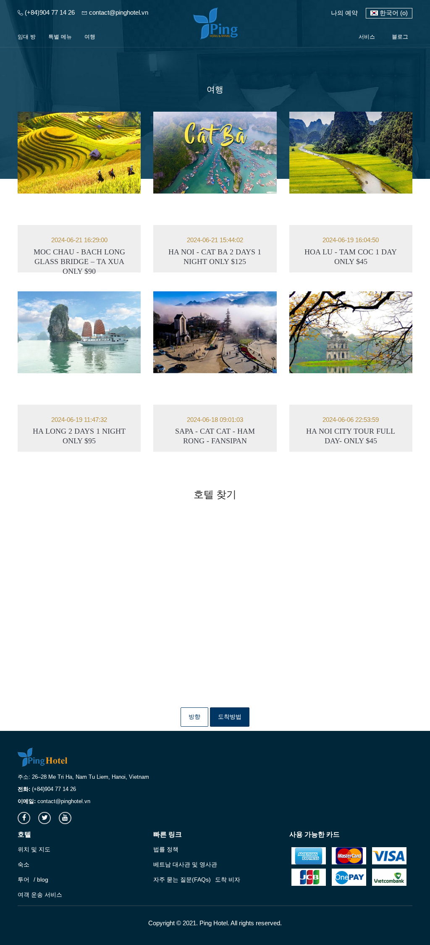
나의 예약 (344, 12)
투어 (23, 879)
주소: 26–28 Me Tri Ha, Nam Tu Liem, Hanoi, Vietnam (83, 777)
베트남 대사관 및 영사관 (185, 864)
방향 (194, 716)
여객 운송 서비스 (40, 894)
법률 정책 (165, 849)
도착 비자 (227, 879)
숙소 (23, 864)
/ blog (41, 879)
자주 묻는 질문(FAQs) (182, 879)
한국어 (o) (393, 12)
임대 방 (27, 37)
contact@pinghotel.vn (117, 12)
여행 (89, 37)
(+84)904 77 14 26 (49, 12)
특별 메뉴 (60, 37)
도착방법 (229, 716)
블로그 (400, 37)
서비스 (367, 37)
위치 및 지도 (34, 849)
